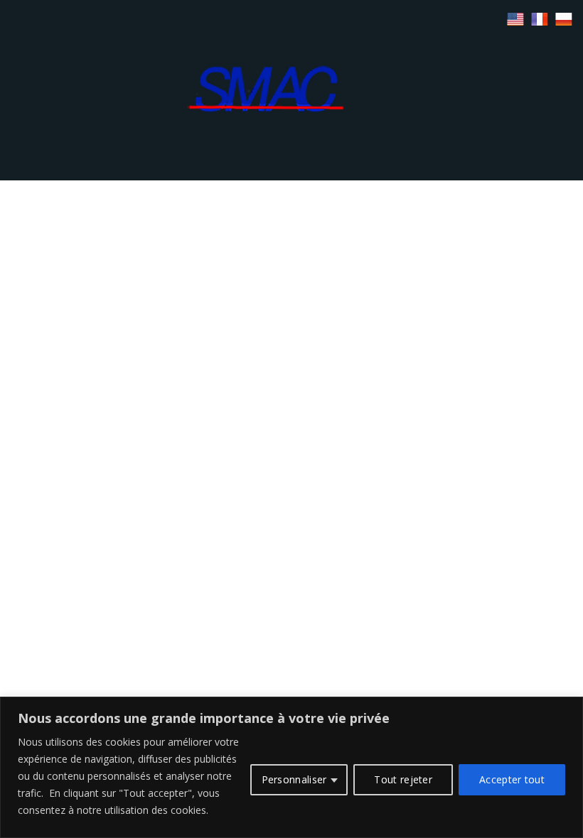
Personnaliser (294, 779)
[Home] (291, 89)
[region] (291, 767)
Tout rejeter (403, 779)
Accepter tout (512, 779)
